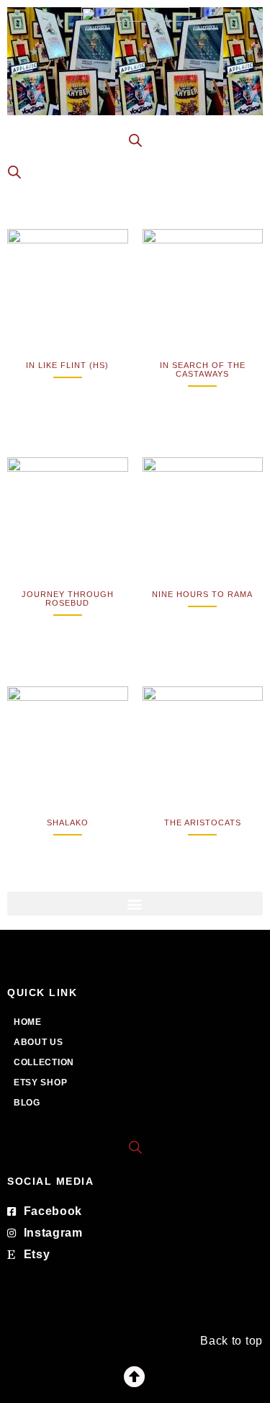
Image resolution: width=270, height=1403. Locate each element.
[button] (135, 903)
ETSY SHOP (40, 1082)
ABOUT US (38, 1042)
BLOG (27, 1103)
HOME (28, 1022)
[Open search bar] (135, 1146)
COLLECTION (44, 1062)
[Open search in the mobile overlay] (135, 140)
